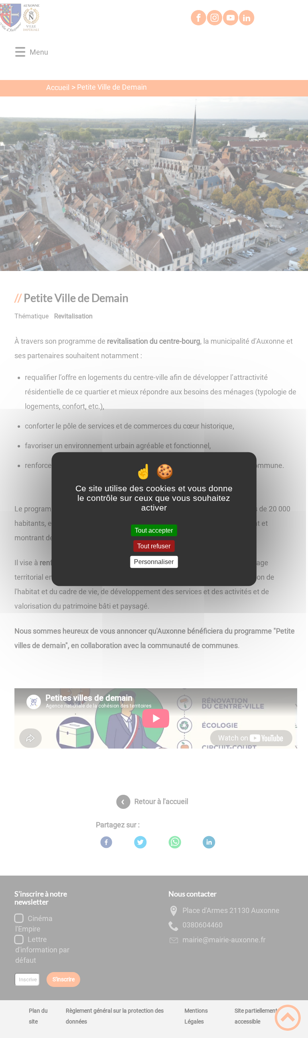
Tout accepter (154, 530)
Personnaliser (154, 561)
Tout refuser (153, 546)
